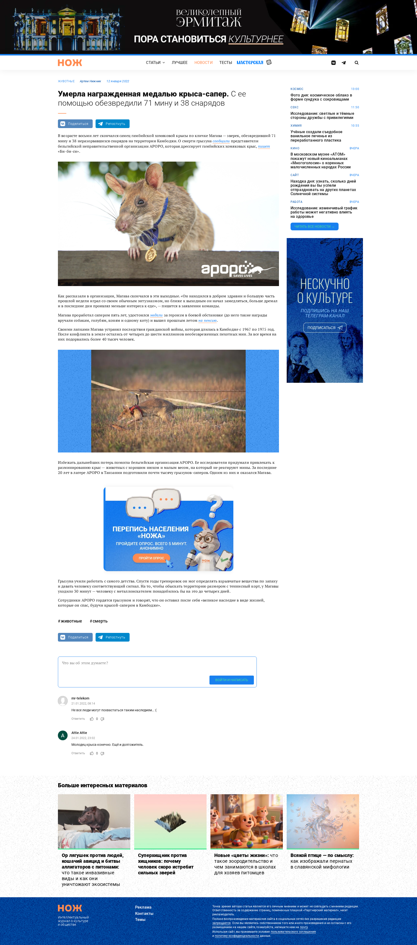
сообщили (221, 140)
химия (296, 125)
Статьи (153, 62)
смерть (100, 620)
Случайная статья (269, 62)
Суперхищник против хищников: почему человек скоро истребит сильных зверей (166, 864)
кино (295, 148)
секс (295, 107)
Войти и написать (231, 680)
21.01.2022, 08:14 (83, 703)
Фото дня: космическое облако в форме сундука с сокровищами (321, 97)
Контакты (144, 913)
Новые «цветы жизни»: (246, 864)
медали (156, 315)
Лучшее (180, 62)
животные (66, 81)
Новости (204, 62)
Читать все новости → (314, 226)
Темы (140, 919)
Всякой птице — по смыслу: (322, 861)
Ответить (78, 718)
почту (304, 927)
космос (297, 89)
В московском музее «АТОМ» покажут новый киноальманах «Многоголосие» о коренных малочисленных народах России (321, 160)
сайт (295, 175)
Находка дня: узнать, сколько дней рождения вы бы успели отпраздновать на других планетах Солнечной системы (323, 187)
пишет (264, 146)
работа (296, 202)
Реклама (143, 907)
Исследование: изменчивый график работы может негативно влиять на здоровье (324, 212)
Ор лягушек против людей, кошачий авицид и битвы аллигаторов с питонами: (93, 869)
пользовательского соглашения (293, 931)
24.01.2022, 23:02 (83, 738)
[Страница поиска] (356, 62)
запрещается (221, 923)
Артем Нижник (90, 81)
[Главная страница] (70, 62)
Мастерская (250, 62)
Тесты (225, 62)
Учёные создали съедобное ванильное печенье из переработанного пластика (316, 136)
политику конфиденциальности (237, 936)
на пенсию (207, 320)
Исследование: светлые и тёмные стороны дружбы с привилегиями (322, 115)
